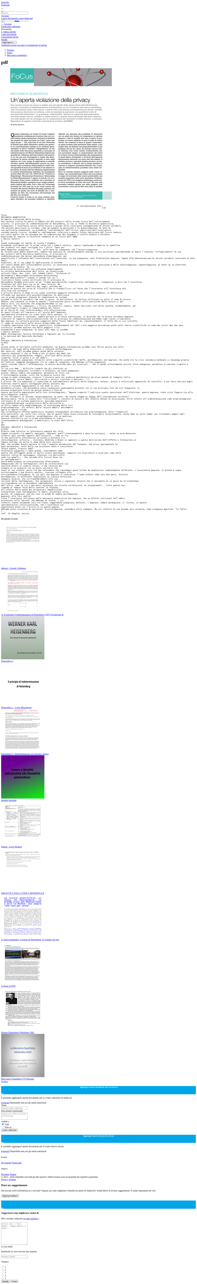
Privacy (5, 1179)
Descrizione (12, 1111)
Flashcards (6, 26)
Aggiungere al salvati (37, 45)
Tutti (7, 1124)
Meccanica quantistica (17, 55)
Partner (13, 1174)
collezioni (15, 26)
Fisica (9, 52)
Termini (12, 1179)
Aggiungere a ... (9, 42)
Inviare (14, 1281)
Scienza (10, 50)
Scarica (4, 1081)
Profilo (4, 39)
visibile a (5, 1121)
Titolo (3, 1105)
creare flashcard (25, 18)
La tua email (6, 1246)
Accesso (5, 16)
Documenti (6, 1163)
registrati (5, 1102)
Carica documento (9, 18)
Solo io (8, 1127)
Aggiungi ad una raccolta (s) (14, 45)
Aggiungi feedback (10, 1196)
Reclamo (5, 1174)
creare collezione (9, 1130)
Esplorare (5, 5)
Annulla (5, 1281)
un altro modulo (30, 1218)
